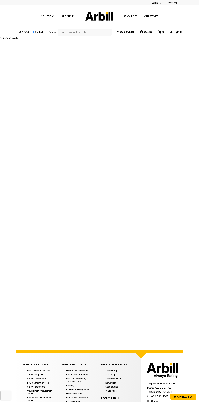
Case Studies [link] (112, 386)
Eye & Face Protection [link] (77, 397)
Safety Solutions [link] (35, 364)
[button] (176, 32)
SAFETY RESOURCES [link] (114, 364)
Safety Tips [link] (111, 374)
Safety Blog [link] (111, 370)
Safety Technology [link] (37, 378)
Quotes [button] (148, 31)
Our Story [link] (151, 16)
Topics (52, 32)
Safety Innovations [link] (36, 386)
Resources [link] (130, 16)
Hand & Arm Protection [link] (77, 370)
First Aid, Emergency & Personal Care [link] (77, 380)
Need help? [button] (173, 3)
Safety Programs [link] (35, 374)
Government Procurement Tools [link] (40, 392)
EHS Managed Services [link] (39, 370)
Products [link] (68, 16)
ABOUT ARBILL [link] (110, 398)
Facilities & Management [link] (78, 389)
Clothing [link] (70, 385)
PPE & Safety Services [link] (38, 383)
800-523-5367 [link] (159, 396)
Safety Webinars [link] (113, 378)
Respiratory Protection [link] (77, 374)
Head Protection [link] (74, 393)
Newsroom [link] (111, 383)
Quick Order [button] (127, 31)
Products (39, 32)
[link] (161, 32)
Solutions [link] (48, 16)
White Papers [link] (112, 391)
